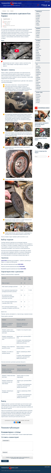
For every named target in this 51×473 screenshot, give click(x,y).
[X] (19, 422)
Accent (38, 42)
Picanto (38, 79)
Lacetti (38, 21)
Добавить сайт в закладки (44, 5)
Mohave (38, 74)
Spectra (38, 85)
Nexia (38, 37)
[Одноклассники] (16, 422)
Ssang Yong (39, 92)
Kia (37, 64)
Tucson (38, 60)
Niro (38, 75)
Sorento (38, 82)
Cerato (38, 70)
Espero (38, 30)
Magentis (39, 72)
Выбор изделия (7, 22)
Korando (39, 96)
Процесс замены (7, 21)
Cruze (38, 18)
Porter (38, 53)
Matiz (38, 35)
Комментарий (6, 440)
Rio (37, 80)
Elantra (38, 45)
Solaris (38, 57)
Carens (38, 66)
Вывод (5, 26)
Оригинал (8, 24)
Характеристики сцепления (9, 25)
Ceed (38, 69)
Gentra (38, 32)
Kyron (38, 97)
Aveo (38, 13)
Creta (38, 44)
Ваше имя (5, 452)
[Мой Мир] (18, 422)
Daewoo (38, 28)
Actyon (38, 94)
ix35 (38, 52)
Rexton (38, 100)
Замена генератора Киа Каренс (41, 152)
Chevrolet (39, 11)
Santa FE (39, 55)
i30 (37, 50)
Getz (38, 47)
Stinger (38, 88)
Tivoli (38, 102)
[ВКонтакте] (14, 422)
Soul (38, 83)
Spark (38, 24)
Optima (38, 77)
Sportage (39, 87)
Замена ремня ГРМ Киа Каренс (41, 139)
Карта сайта (47, 1)
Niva (38, 23)
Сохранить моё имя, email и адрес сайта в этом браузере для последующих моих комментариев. (17, 458)
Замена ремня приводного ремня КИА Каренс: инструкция (42, 124)
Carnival (38, 67)
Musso (38, 99)
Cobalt (38, 16)
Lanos (38, 33)
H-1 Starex (39, 49)
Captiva (38, 15)
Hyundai (38, 40)
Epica (38, 20)
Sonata (38, 58)
